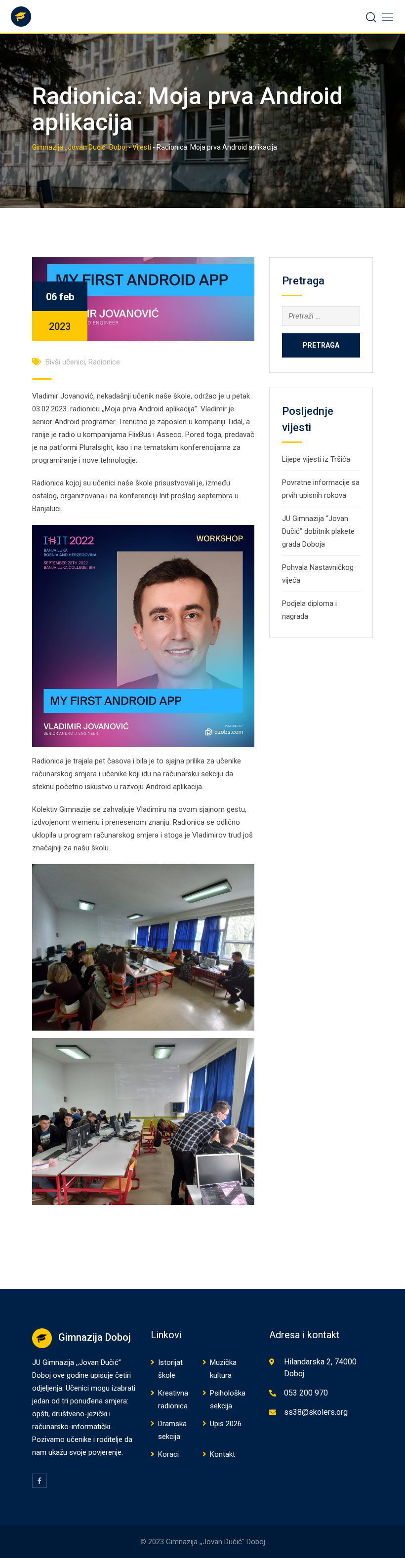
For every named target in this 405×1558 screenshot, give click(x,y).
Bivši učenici (65, 362)
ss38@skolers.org (316, 1412)
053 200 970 (306, 1393)
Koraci (168, 1454)
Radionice (104, 362)
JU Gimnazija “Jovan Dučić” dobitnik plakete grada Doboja (318, 531)
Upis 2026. (226, 1423)
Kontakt (222, 1454)
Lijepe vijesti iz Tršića (316, 459)
